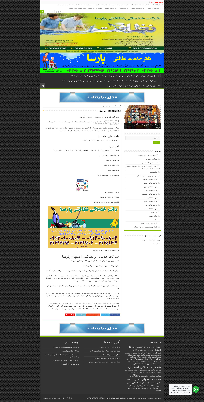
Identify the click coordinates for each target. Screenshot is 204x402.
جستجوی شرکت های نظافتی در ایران (147, 81)
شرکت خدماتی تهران (155, 361)
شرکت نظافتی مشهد (150, 209)
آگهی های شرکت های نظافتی (147, 155)
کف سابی (129, 388)
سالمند (143, 355)
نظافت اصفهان (151, 379)
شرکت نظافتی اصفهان (137, 8)
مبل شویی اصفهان (133, 372)
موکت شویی (64, 121)
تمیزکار (152, 347)
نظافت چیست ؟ (123, 8)
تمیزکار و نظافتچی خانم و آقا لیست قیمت (65, 360)
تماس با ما (87, 4)
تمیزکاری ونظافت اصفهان (100, 121)
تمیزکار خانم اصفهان (147, 350)
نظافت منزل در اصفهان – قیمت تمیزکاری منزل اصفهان (85, 8)
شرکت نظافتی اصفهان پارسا (99, 351)
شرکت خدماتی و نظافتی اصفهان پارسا (99, 117)
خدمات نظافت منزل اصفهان (153, 355)
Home (117, 106)
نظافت (58, 121)
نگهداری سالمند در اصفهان (148, 223)
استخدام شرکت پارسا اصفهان (140, 4)
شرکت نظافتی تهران (150, 190)
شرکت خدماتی (132, 359)
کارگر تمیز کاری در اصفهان (70, 364)
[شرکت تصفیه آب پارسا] (102, 97)
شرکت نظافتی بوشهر (150, 183)
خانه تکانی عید (129, 353)
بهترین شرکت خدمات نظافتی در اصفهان (66, 347)
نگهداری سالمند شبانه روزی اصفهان (103, 123)
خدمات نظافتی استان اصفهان (99, 362)
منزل (141, 376)
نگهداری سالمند (134, 385)
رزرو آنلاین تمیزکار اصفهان (155, 8)
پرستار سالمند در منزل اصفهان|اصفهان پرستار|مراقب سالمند (110, 4)
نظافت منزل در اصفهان (106, 347)
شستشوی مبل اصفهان (155, 372)
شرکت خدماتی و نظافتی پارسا (138, 361)
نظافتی (145, 385)
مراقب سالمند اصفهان (152, 376)
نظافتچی (137, 382)
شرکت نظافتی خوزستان (149, 194)
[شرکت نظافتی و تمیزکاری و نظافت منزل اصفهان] (102, 28)
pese (116, 120)
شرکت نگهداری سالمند (140, 370)
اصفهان (158, 347)
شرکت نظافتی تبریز (150, 187)
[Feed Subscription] (44, 111)
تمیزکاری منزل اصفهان (139, 353)
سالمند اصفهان (136, 355)
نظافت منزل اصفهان (110, 8)
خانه (159, 75)
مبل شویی (71, 121)
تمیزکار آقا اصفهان (142, 347)
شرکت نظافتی (139, 363)
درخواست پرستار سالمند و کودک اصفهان (69, 4)
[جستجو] (42, 11)
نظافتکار (153, 386)
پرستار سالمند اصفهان (143, 388)
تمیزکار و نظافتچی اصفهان (70, 351)
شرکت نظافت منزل (154, 364)
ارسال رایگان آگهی (157, 4)
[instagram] (56, 11)
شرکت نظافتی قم (151, 205)
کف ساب (134, 388)
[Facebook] (58, 11)
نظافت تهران (136, 380)
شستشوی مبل (129, 370)
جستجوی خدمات (124, 81)
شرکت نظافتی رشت (150, 198)
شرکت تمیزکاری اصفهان (150, 359)
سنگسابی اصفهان (146, 357)
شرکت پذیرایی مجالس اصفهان (147, 176)
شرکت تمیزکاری (135, 357)
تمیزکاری (137, 349)
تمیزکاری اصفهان (112, 121)
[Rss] (60, 11)
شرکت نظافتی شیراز (150, 201)
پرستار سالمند (155, 388)
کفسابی (158, 390)
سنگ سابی (90, 121)
